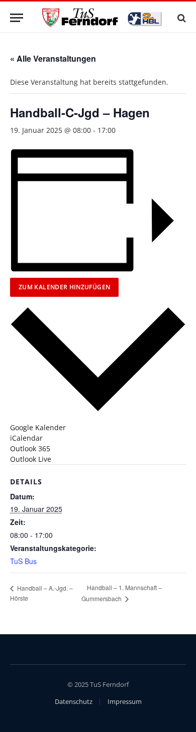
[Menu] (16, 18)
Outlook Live (30, 459)
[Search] (180, 18)
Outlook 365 (30, 448)
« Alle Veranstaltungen (53, 58)
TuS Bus (23, 561)
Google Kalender (38, 427)
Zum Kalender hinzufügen (64, 287)
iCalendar (26, 438)
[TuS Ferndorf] (103, 18)
